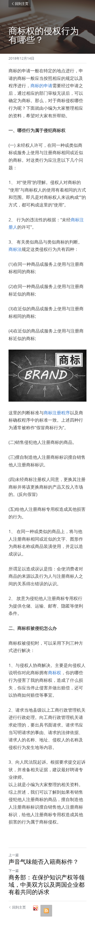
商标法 (15, 249)
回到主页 (21, 4)
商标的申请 (41, 85)
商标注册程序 (57, 413)
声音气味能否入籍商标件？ (44, 861)
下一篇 (14, 870)
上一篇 (14, 855)
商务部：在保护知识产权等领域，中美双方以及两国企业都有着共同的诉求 (47, 885)
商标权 (54, 672)
